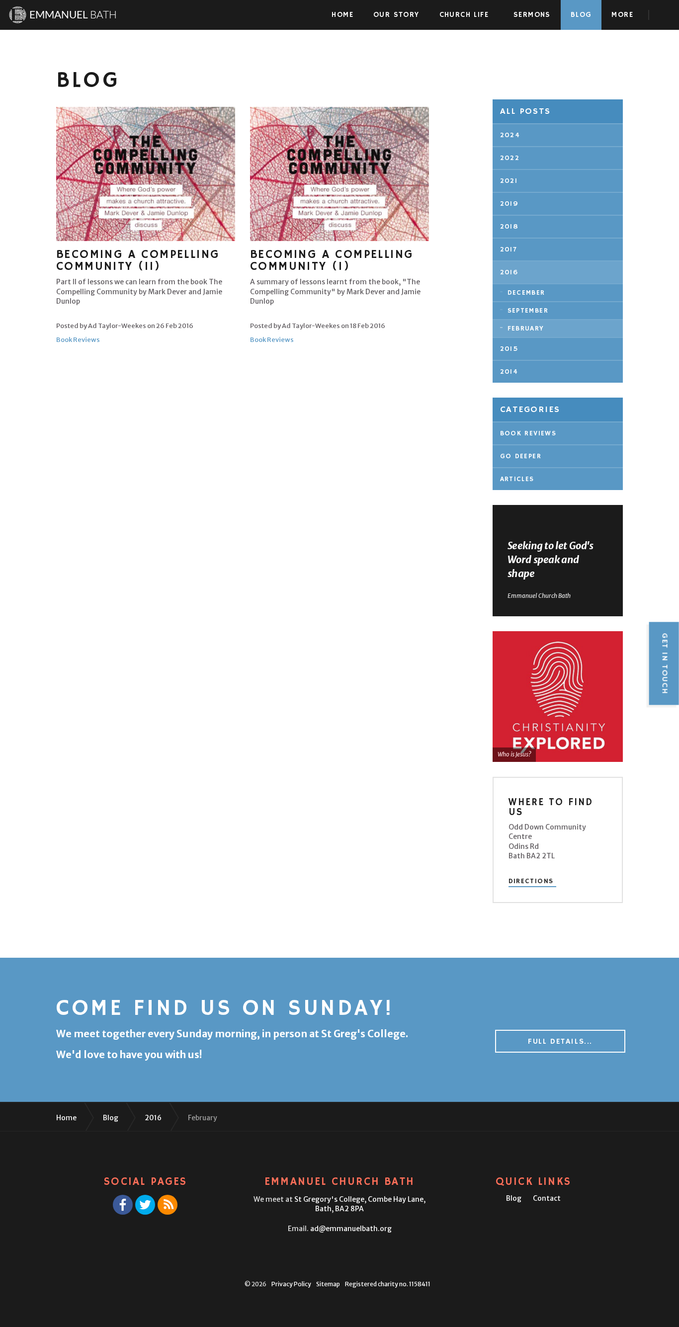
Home (342, 14)
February (526, 328)
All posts (525, 111)
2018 (509, 226)
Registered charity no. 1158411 (387, 1284)
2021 (509, 180)
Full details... (560, 1042)
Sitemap (328, 1284)
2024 (510, 135)
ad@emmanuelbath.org (351, 1228)
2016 (509, 272)
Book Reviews (78, 339)
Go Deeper (521, 456)
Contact (547, 1198)
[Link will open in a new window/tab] (123, 1205)
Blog (581, 14)
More (622, 14)
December (526, 292)
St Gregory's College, (359, 1204)
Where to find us (551, 807)
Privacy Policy (291, 1284)
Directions (531, 882)
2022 (510, 158)
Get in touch (664, 663)
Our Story (396, 14)
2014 (509, 371)
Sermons (532, 14)
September (528, 310)
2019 (509, 203)
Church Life (464, 14)
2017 (508, 249)
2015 (509, 348)
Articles (517, 479)
